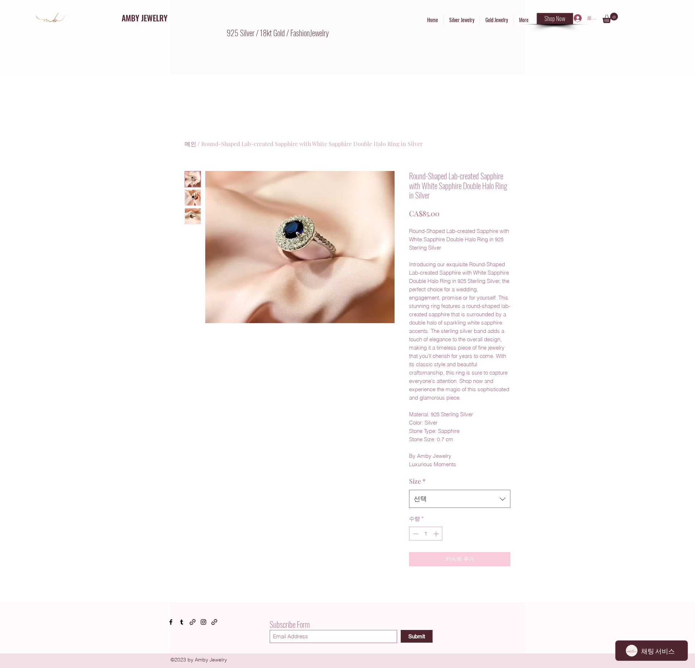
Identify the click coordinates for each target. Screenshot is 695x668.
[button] (610, 18)
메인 (190, 143)
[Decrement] (415, 533)
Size (417, 481)
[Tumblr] (181, 622)
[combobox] (459, 499)
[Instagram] (203, 622)
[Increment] (437, 533)
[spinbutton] (426, 533)
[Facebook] (170, 622)
